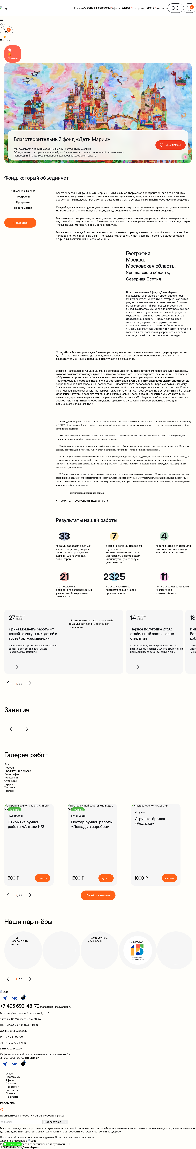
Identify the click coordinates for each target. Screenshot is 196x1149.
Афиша (116, 8)
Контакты (162, 8)
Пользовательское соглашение (74, 1137)
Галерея (11, 1083)
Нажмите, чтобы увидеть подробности (83, 500)
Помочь (10, 1093)
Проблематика (23, 207)
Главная (79, 8)
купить (42, 878)
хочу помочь (173, 144)
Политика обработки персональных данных (27, 1137)
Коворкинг (138, 8)
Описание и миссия (23, 190)
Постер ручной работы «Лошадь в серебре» (91, 824)
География (23, 196)
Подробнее (20, 222)
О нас (9, 1073)
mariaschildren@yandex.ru (55, 1006)
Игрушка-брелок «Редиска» (150, 821)
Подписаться (53, 1121)
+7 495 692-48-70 (19, 1006)
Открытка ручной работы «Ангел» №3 (26, 824)
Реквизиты (12, 1096)
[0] (6, 32)
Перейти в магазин (98, 895)
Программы (23, 202)
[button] (9, 895)
